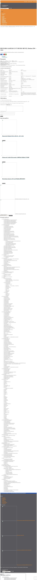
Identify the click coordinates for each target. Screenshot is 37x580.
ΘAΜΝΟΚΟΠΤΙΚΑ (7, 230)
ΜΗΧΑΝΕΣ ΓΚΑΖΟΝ (7, 237)
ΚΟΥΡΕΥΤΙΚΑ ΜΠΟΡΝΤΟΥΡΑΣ (9, 235)
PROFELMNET (6, 408)
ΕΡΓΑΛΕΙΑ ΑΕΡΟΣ (5, 296)
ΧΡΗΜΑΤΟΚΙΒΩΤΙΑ (7, 264)
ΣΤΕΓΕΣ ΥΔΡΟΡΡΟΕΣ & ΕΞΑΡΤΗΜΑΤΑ (8, 460)
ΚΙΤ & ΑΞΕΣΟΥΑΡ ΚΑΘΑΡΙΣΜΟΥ (9, 456)
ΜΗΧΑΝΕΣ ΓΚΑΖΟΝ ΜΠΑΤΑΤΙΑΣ (9, 239)
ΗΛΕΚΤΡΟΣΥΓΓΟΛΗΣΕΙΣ (6, 368)
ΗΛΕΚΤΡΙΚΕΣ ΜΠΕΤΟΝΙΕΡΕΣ (9, 344)
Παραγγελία (4, 20)
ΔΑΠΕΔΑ (6, 26)
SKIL (5, 413)
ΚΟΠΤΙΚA (5, 323)
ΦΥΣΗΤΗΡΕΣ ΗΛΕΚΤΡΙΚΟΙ (8, 252)
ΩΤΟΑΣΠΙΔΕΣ (8, 281)
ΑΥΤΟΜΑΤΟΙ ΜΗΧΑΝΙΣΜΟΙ (6, 265)
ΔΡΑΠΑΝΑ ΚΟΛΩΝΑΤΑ (8, 342)
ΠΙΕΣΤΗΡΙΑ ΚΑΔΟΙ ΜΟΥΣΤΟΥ (11, 244)
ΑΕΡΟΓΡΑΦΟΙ (6, 297)
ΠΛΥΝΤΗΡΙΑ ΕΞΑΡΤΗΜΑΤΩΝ (9, 431)
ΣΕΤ (4, 360)
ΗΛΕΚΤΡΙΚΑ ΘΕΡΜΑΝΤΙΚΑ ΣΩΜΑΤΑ (10, 375)
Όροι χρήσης (25, 1)
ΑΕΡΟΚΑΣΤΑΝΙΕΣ (7, 298)
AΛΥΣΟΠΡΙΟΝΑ (6, 225)
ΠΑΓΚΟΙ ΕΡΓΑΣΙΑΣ (7, 262)
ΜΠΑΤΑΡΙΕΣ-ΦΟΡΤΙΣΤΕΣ (8, 326)
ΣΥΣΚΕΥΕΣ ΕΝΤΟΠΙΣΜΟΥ (8, 334)
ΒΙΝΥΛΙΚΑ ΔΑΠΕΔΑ (12, 26)
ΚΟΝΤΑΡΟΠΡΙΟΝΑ (7, 348)
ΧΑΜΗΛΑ (7, 295)
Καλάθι (3, 19)
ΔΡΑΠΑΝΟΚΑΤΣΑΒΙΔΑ (8, 318)
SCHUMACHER (6, 412)
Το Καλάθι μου (4, 6)
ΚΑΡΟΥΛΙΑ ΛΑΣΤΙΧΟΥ (8, 304)
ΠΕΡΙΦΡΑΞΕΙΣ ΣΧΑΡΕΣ (6, 443)
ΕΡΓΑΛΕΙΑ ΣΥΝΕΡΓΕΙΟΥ (8, 427)
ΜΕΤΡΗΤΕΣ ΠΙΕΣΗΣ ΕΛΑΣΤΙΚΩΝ (9, 428)
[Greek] (0, 1)
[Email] (6, 54)
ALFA (5, 380)
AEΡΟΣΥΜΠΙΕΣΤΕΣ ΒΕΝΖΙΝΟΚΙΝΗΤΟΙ (10, 577)
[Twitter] (3, 54)
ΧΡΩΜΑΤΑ (4, 479)
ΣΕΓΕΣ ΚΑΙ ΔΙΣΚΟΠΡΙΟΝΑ (8, 359)
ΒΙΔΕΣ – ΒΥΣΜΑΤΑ (9, 467)
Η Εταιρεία (3, 13)
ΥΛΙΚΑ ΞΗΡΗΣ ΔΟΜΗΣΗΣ (6, 465)
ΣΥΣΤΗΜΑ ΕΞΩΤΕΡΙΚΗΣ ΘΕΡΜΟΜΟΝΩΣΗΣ (11, 441)
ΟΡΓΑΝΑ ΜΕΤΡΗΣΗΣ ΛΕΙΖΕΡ (8, 327)
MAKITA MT (6, 405)
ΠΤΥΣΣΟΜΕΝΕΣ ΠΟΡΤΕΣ (8, 459)
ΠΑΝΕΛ (5, 438)
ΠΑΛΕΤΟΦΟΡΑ (4, 442)
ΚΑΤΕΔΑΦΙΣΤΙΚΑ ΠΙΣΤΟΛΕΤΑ (9, 321)
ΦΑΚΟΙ (5, 336)
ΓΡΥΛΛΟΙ (5, 426)
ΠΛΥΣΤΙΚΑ (6, 452)
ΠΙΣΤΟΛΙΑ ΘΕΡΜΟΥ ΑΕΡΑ (8, 354)
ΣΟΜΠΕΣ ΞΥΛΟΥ (7, 378)
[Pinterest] (4, 54)
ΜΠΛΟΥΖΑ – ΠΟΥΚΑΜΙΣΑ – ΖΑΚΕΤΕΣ (12, 285)
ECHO (5, 390)
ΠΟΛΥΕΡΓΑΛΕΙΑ (6, 330)
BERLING (5, 383)
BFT (4, 384)
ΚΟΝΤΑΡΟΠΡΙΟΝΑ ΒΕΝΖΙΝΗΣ (9, 233)
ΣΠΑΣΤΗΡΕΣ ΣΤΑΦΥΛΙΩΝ (10, 245)
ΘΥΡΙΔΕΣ (7, 471)
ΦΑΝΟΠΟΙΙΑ (4, 475)
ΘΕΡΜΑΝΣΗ (4, 374)
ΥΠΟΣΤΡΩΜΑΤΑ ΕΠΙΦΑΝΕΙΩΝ (9, 491)
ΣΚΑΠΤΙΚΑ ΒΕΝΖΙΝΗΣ (8, 248)
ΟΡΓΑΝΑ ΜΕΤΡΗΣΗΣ (9, 242)
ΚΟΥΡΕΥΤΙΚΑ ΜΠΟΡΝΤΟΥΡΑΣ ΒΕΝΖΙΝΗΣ (11, 236)
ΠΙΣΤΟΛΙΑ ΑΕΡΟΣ (7, 307)
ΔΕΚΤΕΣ (5, 266)
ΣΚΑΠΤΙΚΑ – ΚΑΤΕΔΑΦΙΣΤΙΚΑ (9, 362)
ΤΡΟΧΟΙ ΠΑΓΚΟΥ (7, 366)
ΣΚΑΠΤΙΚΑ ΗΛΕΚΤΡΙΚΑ (8, 249)
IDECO (5, 396)
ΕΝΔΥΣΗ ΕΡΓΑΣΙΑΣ (7, 282)
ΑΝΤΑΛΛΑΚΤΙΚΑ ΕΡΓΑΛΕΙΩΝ (9, 255)
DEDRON (5, 52)
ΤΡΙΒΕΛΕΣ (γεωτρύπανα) (8, 250)
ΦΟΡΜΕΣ (7, 291)
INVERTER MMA (7, 369)
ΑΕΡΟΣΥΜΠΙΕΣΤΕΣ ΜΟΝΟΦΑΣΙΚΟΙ (10, 223)
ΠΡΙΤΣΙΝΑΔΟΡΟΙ (6, 331)
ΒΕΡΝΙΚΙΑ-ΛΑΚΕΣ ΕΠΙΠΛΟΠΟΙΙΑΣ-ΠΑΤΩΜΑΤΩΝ (12, 482)
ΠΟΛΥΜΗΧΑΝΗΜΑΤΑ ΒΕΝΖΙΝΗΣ (9, 246)
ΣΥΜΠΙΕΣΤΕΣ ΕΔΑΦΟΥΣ (8, 272)
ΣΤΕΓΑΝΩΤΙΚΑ (6, 440)
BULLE (5, 387)
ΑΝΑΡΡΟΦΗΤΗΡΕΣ (7, 422)
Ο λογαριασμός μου (5, 569)
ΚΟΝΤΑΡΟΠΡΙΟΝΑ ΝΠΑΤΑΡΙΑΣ (9, 234)
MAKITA (5, 404)
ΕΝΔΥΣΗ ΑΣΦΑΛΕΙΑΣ (7, 278)
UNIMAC (5, 418)
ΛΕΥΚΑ (7, 293)
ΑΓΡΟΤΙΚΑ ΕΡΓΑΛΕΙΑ (5, 224)
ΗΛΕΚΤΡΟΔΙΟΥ (6, 371)
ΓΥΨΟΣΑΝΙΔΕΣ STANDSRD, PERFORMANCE (13, 469)
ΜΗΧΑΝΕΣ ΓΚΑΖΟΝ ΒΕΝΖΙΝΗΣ (9, 238)
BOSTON (5, 386)
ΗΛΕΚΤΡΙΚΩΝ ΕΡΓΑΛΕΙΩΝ (8, 256)
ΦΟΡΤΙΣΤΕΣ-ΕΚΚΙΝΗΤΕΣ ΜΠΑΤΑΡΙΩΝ (10, 433)
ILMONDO (5, 397)
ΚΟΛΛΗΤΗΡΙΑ (6, 347)
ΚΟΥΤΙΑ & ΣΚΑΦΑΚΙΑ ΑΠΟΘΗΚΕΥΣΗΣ (10, 260)
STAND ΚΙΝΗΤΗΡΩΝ (7, 420)
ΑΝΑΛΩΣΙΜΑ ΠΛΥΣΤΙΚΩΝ (8, 447)
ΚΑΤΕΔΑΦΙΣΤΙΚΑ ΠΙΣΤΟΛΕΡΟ (9, 306)
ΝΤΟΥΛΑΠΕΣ (6, 261)
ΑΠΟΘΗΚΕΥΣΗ (4, 258)
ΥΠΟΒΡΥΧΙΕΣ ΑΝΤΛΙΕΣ (8, 454)
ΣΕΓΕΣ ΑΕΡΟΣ (6, 310)
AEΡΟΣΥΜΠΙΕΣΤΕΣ (5, 219)
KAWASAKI (6, 400)
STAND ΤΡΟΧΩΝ (7, 421)
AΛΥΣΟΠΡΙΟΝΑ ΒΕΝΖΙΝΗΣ (8, 226)
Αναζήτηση (10, 8)
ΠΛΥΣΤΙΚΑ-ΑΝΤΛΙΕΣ (5, 446)
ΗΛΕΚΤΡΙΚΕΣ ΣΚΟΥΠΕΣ (8, 455)
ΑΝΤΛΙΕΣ (5, 448)
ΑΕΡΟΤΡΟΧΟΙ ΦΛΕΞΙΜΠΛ (8, 303)
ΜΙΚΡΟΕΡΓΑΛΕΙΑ (5, 434)
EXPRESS (5, 392)
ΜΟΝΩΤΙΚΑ (6, 488)
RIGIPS (5, 410)
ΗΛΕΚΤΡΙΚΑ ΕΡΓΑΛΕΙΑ (6, 338)
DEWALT (7, 257)
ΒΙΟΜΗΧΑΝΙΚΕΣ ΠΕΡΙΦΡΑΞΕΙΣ (9, 444)
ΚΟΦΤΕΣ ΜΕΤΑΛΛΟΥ (7, 349)
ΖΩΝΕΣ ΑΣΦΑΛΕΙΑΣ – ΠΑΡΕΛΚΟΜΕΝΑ (12, 280)
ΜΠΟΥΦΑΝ (7, 286)
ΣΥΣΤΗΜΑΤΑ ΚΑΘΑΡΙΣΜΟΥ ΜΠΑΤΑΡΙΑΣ (11, 453)
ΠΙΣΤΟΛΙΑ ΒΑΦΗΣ (7, 352)
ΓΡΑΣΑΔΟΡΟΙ (6, 425)
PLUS (5, 407)
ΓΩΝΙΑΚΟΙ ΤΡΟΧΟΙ (7, 316)
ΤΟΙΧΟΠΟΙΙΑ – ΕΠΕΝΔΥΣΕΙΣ (8, 468)
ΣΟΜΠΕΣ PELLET (7, 377)
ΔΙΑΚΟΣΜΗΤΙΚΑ (7, 484)
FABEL (5, 393)
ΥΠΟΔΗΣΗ (6, 292)
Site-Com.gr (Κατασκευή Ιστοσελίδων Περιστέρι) (18, 493)
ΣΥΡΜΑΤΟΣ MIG (6, 373)
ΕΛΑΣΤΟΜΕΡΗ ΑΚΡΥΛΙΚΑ (8, 486)
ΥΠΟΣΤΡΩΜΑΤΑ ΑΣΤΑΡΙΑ (8, 490)
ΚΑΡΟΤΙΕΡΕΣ (6, 345)
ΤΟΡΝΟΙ (5, 364)
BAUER (5, 382)
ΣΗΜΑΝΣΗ (7, 290)
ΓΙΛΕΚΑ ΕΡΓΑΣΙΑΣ (9, 284)
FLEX (5, 394)
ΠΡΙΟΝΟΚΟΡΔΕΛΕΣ (7, 358)
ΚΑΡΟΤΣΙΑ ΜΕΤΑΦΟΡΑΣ (8, 259)
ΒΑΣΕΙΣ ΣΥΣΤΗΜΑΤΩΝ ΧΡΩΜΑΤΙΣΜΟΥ (10, 481)
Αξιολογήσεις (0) (4, 57)
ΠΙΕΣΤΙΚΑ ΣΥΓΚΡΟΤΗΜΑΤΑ (8, 451)
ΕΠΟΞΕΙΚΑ (6, 487)
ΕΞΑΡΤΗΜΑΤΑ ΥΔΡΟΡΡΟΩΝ (8, 461)
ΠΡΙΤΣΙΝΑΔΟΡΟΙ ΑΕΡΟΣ (8, 309)
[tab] (19, 56)
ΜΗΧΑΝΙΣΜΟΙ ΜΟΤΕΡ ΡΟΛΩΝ (9, 268)
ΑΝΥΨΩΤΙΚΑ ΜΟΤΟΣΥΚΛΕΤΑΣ (9, 423)
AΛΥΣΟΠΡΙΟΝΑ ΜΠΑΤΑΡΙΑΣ (9, 227)
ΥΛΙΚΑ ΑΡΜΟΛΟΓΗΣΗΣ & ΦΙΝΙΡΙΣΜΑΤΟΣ (11, 474)
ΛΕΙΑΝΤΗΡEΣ (6, 324)
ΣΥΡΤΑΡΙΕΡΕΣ (6, 263)
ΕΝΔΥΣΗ (3, 277)
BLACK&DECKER (7, 385)
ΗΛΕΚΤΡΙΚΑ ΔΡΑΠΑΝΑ (8, 343)
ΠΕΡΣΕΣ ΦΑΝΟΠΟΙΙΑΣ (7, 477)
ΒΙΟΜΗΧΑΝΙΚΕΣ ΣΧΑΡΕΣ (8, 445)
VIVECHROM (6, 419)
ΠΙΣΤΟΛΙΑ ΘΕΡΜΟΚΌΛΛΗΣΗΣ (9, 353)
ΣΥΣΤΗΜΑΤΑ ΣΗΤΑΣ (5, 464)
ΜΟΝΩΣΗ (3, 436)
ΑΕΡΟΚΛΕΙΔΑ (6, 300)
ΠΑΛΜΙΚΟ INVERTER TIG (8, 372)
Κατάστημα (3, 498)
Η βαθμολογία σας (3, 104)
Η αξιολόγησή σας (3, 111)
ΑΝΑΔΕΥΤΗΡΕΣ (6, 341)
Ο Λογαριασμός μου (5, 5)
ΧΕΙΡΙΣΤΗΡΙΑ (6, 271)
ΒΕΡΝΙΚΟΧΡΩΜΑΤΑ (7, 483)
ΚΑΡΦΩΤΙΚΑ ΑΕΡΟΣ (7, 305)
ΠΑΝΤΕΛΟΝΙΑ (8, 287)
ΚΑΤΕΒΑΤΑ (6, 462)
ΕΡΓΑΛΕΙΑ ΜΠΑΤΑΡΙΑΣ (6, 311)
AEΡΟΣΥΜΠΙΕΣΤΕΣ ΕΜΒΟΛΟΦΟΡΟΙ (10, 220)
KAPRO (5, 398)
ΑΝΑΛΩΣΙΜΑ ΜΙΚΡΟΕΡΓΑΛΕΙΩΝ (9, 435)
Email (1, 114)
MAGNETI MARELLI (7, 403)
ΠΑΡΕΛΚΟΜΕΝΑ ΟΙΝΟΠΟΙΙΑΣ (11, 243)
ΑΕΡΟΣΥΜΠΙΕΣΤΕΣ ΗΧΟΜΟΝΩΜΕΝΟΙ (10, 222)
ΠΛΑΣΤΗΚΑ (6, 489)
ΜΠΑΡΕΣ (5, 270)
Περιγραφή (3, 56)
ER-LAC (5, 391)
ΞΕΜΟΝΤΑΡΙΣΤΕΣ (7, 430)
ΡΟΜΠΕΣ (7, 288)
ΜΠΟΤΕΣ (7, 294)
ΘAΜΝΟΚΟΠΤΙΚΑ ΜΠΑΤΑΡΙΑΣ (9, 232)
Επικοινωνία (34, 1)
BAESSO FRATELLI (7, 381)
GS (4, 395)
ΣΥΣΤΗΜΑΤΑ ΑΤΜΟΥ (7, 457)
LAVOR (5, 402)
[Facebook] (1, 54)
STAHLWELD (6, 414)
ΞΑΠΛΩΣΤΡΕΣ (6, 429)
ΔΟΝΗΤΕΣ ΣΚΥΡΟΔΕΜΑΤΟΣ (8, 317)
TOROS (5, 417)
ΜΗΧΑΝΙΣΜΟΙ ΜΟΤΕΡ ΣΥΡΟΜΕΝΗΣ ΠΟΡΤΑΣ (11, 269)
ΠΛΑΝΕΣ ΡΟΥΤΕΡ (7, 355)
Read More (3, 140)
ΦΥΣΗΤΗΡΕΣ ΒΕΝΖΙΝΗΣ (8, 251)
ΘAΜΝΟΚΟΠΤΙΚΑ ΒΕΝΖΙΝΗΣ (9, 231)
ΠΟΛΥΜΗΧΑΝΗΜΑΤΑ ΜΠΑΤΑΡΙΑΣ (10, 247)
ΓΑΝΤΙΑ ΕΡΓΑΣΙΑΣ (9, 279)
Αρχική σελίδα (2, 26)
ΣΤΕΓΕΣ (5, 463)
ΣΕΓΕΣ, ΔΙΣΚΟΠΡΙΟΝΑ (7, 332)
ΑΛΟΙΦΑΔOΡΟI (6, 314)
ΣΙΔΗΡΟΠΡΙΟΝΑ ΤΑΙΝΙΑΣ (8, 361)
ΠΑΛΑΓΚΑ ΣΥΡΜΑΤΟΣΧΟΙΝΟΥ (9, 351)
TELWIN (5, 416)
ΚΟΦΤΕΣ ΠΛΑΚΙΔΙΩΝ (9, 388)
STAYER (5, 415)
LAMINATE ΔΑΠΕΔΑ (7, 274)
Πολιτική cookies (30, 1)
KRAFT (5, 401)
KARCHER (6, 399)
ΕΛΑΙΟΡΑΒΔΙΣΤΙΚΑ (7, 229)
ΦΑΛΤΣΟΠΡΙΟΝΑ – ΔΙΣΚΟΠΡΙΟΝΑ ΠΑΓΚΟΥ (11, 367)
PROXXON (6, 409)
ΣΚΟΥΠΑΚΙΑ (6, 333)
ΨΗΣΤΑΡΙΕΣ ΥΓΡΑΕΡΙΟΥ (8, 276)
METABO (5, 406)
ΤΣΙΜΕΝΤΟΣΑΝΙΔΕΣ (9, 473)
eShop (3, 14)
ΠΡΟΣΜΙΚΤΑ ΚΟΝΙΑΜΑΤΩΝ (8, 439)
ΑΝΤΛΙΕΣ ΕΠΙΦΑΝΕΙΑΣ (8, 449)
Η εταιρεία (3, 497)
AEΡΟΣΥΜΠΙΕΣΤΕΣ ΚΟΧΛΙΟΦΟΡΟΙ (10, 221)
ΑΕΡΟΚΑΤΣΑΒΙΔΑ (7, 299)
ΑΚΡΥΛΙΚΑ (6, 480)
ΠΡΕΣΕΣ (5, 432)
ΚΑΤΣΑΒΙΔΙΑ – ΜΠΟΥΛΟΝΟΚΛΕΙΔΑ (10, 322)
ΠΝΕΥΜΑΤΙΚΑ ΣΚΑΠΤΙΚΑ (8, 329)
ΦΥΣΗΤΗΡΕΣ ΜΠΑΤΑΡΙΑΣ (8, 253)
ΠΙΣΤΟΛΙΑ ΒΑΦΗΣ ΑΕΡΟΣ (8, 308)
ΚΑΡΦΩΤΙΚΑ (6, 320)
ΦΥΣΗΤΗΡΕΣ (6, 337)
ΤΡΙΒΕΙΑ (5, 335)
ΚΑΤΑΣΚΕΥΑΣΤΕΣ (21, 52)
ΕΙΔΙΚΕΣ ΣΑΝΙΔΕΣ (9, 470)
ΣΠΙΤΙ (3, 458)
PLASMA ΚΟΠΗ (6, 370)
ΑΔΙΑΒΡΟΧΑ (8, 283)
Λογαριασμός (4, 18)
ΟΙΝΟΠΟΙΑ (6, 240)
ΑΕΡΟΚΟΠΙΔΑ (6, 301)
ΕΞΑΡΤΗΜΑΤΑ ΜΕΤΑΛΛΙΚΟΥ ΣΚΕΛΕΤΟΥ (11, 466)
